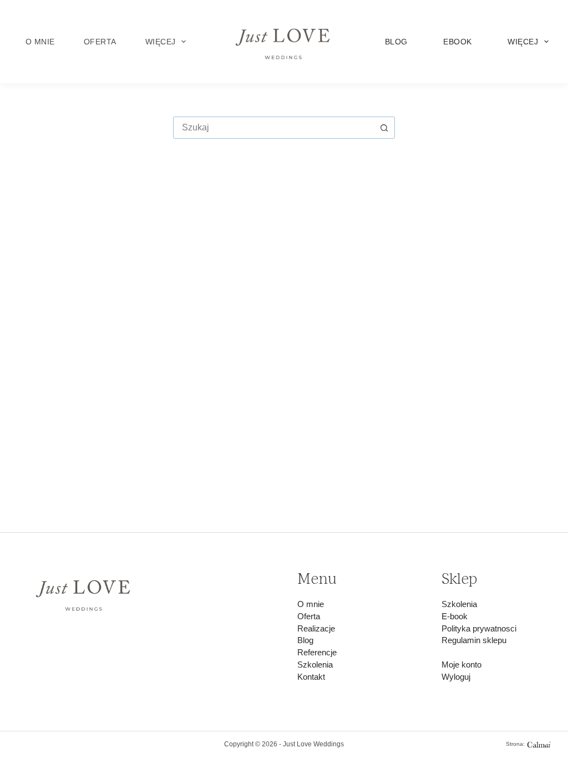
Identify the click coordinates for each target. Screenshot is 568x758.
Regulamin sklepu (474, 640)
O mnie (40, 41)
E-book (455, 616)
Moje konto (461, 664)
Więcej (160, 41)
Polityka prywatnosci (479, 628)
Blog (396, 41)
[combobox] (273, 128)
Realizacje (316, 628)
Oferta (100, 41)
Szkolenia (315, 664)
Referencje (317, 652)
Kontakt (311, 677)
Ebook (457, 41)
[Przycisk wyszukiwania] (383, 127)
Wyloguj (456, 677)
